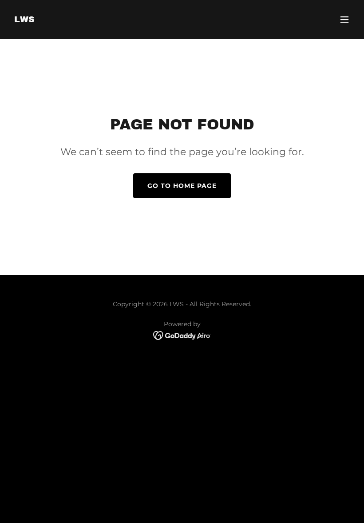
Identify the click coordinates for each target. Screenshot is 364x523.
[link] (24, 20)
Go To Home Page (182, 186)
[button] (344, 19)
